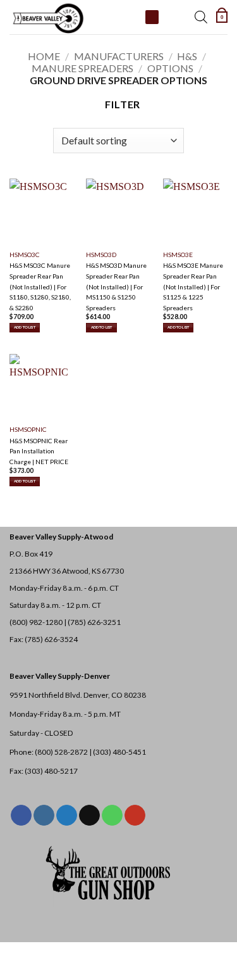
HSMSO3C (24, 254)
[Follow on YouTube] (135, 815)
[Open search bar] (201, 17)
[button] (222, 17)
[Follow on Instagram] (43, 815)
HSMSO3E (178, 254)
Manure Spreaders (82, 68)
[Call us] (112, 815)
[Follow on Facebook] (21, 815)
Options (170, 68)
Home (44, 56)
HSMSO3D (101, 254)
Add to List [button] (24, 327)
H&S (187, 56)
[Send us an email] (89, 815)
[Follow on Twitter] (66, 815)
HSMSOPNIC (28, 429)
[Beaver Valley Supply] (72, 17)
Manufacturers (119, 56)
